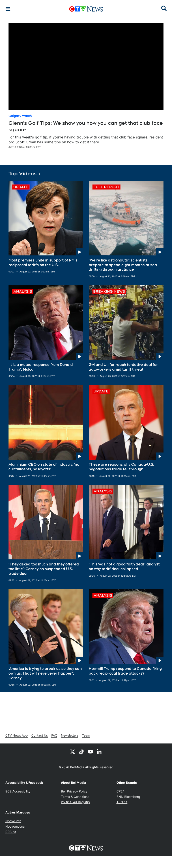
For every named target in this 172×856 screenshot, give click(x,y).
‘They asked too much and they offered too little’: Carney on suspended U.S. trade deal (44, 569)
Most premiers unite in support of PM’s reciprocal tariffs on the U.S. (43, 262)
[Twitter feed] (72, 751)
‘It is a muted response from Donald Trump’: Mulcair (41, 367)
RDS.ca (10, 832)
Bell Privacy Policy (74, 791)
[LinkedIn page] (99, 751)
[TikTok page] (81, 751)
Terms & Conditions (75, 797)
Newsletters (69, 735)
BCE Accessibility (17, 791)
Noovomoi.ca (15, 826)
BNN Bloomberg (128, 797)
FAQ (54, 735)
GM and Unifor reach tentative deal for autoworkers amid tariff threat (123, 367)
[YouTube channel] (90, 751)
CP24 (120, 791)
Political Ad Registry (75, 802)
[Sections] (8, 8)
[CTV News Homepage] (86, 9)
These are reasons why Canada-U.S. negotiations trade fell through (121, 466)
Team (86, 735)
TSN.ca (121, 802)
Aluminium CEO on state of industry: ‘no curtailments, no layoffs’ (44, 466)
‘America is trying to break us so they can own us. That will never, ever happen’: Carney (45, 673)
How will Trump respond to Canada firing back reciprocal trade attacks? (125, 671)
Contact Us (39, 735)
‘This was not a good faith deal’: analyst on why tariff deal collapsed (124, 566)
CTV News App (16, 735)
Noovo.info (13, 821)
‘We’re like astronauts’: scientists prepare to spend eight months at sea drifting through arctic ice (123, 265)
